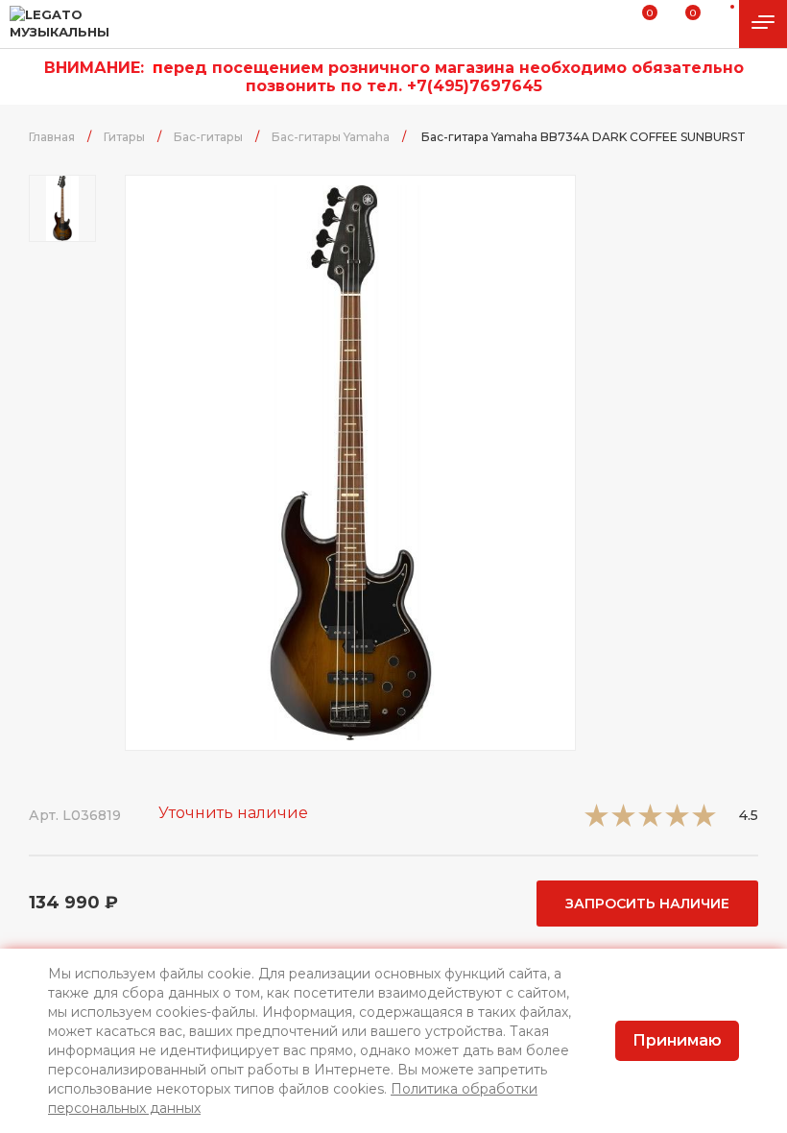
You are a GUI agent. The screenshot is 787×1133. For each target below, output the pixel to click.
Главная (52, 137)
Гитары (124, 137)
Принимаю (677, 1040)
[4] (677, 821)
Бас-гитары (208, 137)
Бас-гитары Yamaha (331, 137)
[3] (650, 821)
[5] (704, 821)
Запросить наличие (647, 903)
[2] (623, 821)
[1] (596, 821)
